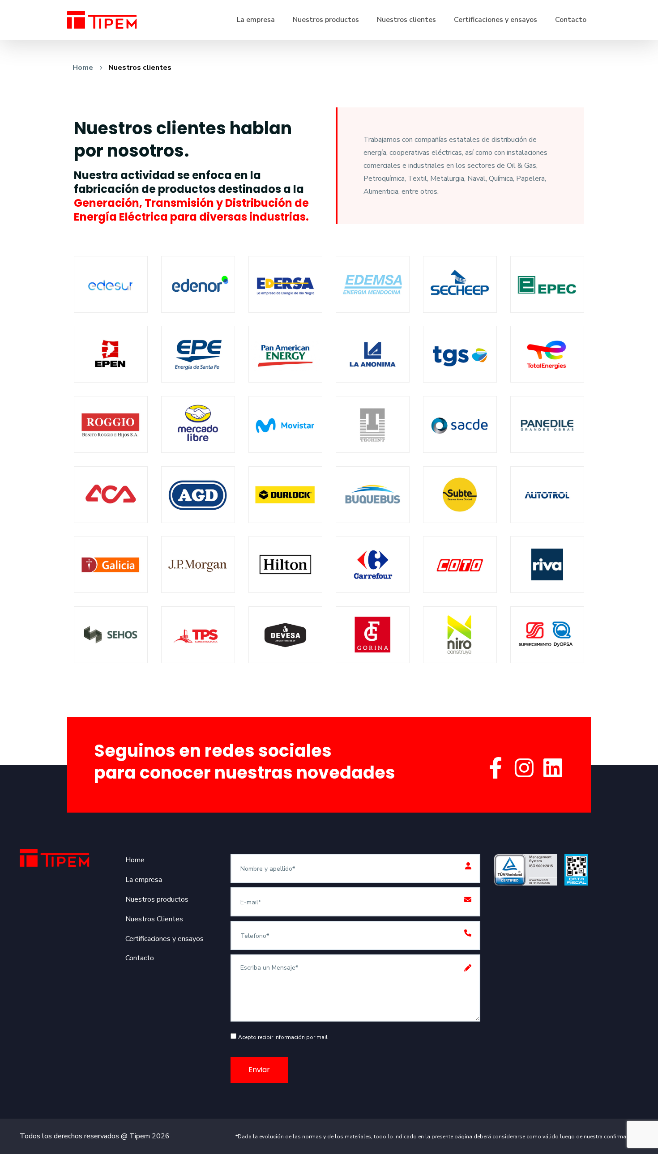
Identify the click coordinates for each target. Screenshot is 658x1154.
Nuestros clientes (406, 20)
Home (83, 67)
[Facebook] (495, 768)
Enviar (259, 1070)
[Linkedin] (553, 768)
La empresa (256, 20)
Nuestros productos (326, 20)
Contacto (570, 20)
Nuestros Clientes (154, 919)
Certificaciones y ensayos (495, 20)
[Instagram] (524, 768)
